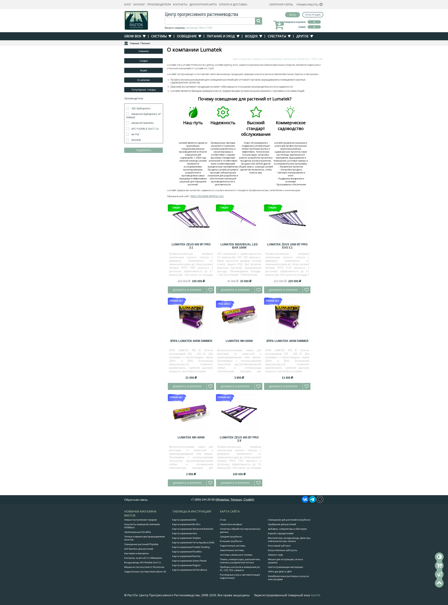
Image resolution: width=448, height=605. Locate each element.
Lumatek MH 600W (239, 340)
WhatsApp (222, 499)
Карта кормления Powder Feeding (190, 547)
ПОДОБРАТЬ (143, 150)
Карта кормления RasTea (186, 556)
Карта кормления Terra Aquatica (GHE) (193, 542)
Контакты (180, 4)
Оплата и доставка (233, 4)
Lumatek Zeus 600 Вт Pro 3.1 (191, 246)
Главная (134, 43)
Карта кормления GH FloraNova (189, 569)
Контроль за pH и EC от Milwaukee (143, 557)
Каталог (139, 4)
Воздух (251, 36)
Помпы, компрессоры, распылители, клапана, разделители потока (240, 561)
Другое (302, 36)
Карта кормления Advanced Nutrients (192, 528)
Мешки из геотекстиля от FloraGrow (144, 567)
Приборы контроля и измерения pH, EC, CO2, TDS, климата (240, 568)
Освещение (187, 36)
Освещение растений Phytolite (141, 544)
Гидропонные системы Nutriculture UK (145, 571)
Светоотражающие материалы (285, 567)
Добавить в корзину (187, 289)
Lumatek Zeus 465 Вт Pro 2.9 (239, 439)
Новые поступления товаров (140, 519)
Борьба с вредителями (280, 533)
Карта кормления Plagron (186, 565)
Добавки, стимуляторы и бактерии (287, 528)
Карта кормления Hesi (184, 533)
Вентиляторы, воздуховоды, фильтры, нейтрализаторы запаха (289, 539)
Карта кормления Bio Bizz (186, 524)
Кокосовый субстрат (279, 545)
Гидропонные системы (232, 545)
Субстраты (277, 36)
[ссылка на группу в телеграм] (312, 502)
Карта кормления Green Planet (189, 560)
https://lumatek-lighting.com (207, 196)
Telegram (236, 499)
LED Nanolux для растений (138, 548)
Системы (159, 36)
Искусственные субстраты (282, 550)
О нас (223, 519)
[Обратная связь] (439, 574)
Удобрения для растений (282, 524)
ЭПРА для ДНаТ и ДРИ (280, 571)
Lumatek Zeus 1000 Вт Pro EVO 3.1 (287, 246)
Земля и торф (275, 554)
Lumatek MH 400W (191, 437)
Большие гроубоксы (231, 541)
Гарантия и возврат (231, 524)
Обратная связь (281, 4)
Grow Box (132, 36)
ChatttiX (248, 499)
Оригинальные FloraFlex (137, 532)
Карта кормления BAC (184, 519)
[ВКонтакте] (305, 502)
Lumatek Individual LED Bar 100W (239, 246)
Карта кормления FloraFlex (187, 551)
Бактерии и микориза (136, 553)
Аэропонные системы (232, 550)
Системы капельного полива (236, 554)
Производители (159, 4)
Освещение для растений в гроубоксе (289, 519)
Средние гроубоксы (231, 536)
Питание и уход (221, 36)
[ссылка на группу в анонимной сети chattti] (319, 502)
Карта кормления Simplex (186, 537)
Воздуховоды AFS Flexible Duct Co (142, 562)
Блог (127, 4)
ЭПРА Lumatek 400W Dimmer (287, 340)
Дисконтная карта (203, 4)
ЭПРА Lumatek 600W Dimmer (191, 340)
